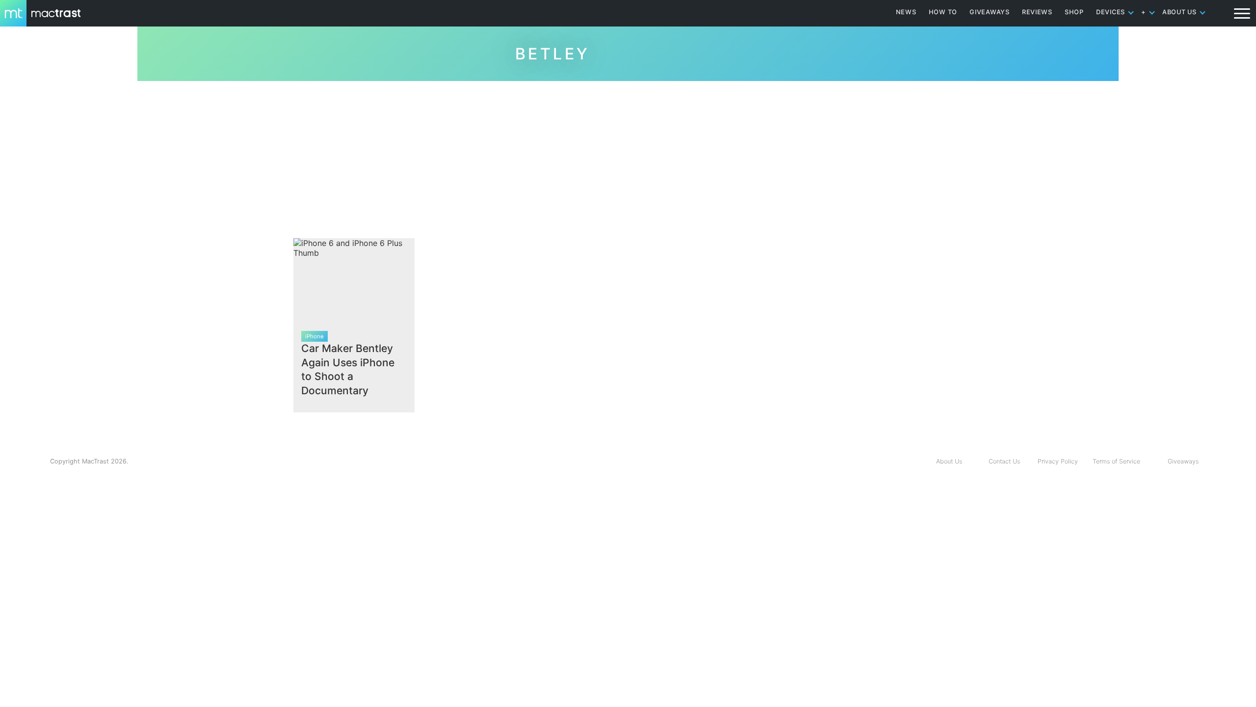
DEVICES (1110, 12)
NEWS (906, 12)
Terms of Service (1116, 461)
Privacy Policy (1058, 461)
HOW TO (943, 12)
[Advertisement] (628, 155)
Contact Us (1004, 461)
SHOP (1074, 12)
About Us (949, 461)
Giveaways (1183, 461)
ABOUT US (1179, 12)
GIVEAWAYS (989, 12)
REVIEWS (1037, 12)
